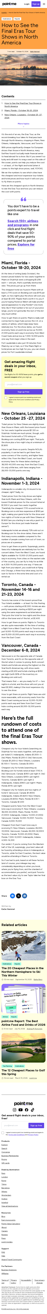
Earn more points (8, 1220)
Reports (17, 19)
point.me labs (7, 1242)
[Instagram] (15, 1110)
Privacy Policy (33, 1135)
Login (26, 4)
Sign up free (23, 392)
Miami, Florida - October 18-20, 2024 (21, 110)
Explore (5, 1145)
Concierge (6, 1152)
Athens (4, 1192)
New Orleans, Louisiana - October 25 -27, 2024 (23, 116)
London (5, 1177)
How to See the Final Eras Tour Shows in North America (23, 104)
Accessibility (26, 1280)
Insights (4, 12)
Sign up (35, 4)
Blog (3, 1216)
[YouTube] (21, 1110)
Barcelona (6, 1188)
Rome (4, 1181)
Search (4, 1148)
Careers (5, 1231)
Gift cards (6, 1163)
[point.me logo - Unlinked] (23, 1104)
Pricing (4, 1159)
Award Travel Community (12, 1260)
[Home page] (9, 4)
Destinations (7, 19)
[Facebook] (27, 1110)
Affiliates (5, 1274)
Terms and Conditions (16, 1135)
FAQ (3, 1252)
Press (4, 1238)
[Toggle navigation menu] (43, 4)
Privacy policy (14, 1281)
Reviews (5, 1235)
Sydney (4, 1199)
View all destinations (10, 1206)
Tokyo (4, 1184)
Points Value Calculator (11, 1224)
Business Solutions (9, 1270)
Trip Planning (7, 1066)
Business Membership (10, 1156)
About (4, 1227)
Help (3, 1256)
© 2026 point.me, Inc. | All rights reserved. (15, 1309)
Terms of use (5, 1281)
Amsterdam (6, 1195)
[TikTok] (33, 1110)
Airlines (5, 1017)
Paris (3, 1173)
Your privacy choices (39, 1281)
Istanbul (5, 1202)
